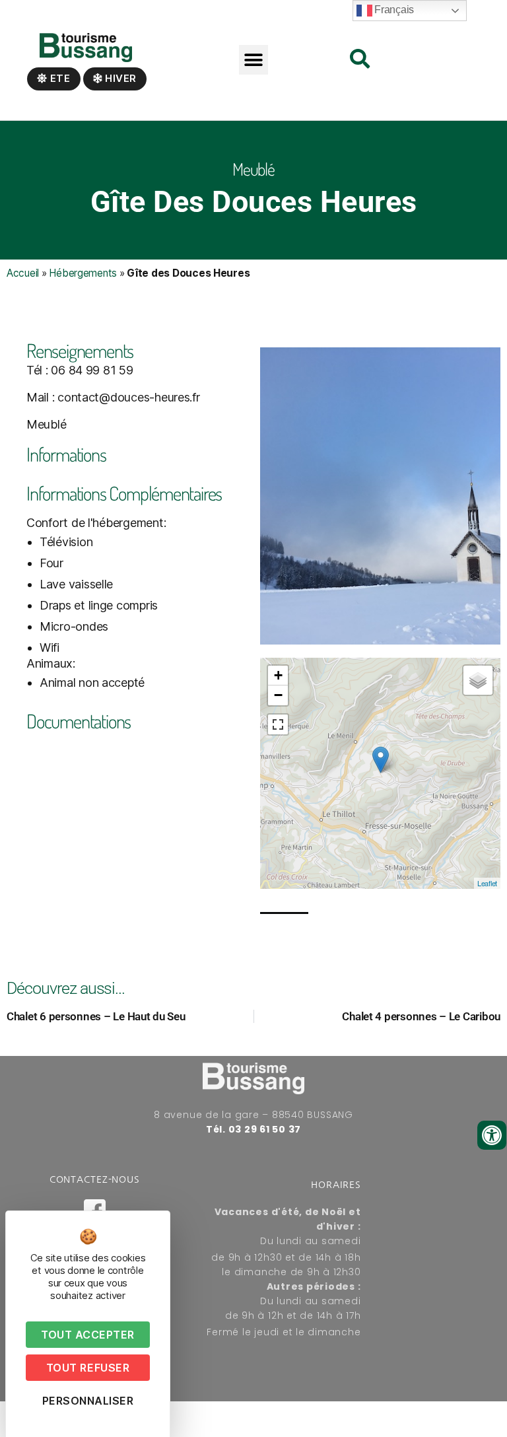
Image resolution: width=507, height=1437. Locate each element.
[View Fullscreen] (278, 724)
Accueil (23, 273)
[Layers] (477, 680)
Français (393, 9)
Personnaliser (88, 1400)
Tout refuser (87, 1367)
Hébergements (83, 273)
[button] (254, 60)
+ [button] (278, 675)
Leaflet (487, 883)
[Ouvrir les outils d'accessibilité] (491, 1135)
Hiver (119, 78)
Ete (59, 78)
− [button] (278, 695)
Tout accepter (88, 1334)
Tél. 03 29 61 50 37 (253, 1129)
